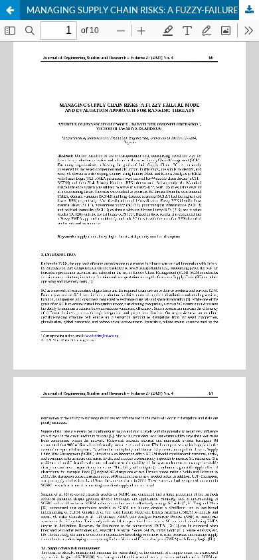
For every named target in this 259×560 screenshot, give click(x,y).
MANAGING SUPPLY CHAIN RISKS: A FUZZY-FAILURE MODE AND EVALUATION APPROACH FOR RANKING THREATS (143, 10)
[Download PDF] (249, 10)
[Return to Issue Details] (10, 10)
